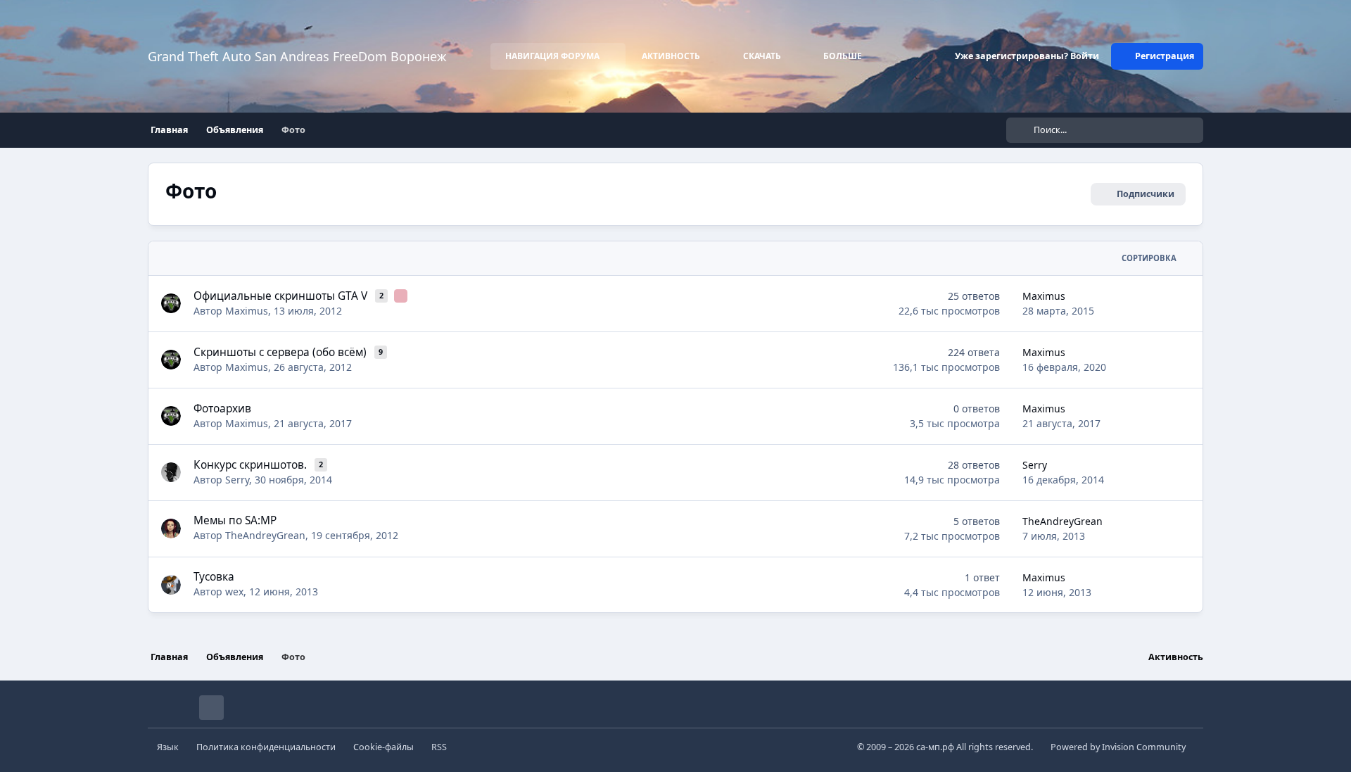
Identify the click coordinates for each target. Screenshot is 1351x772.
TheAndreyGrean (265, 535)
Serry (237, 479)
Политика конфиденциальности (266, 747)
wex (234, 591)
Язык (168, 747)
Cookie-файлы (383, 747)
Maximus (246, 310)
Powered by (1118, 747)
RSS (439, 747)
